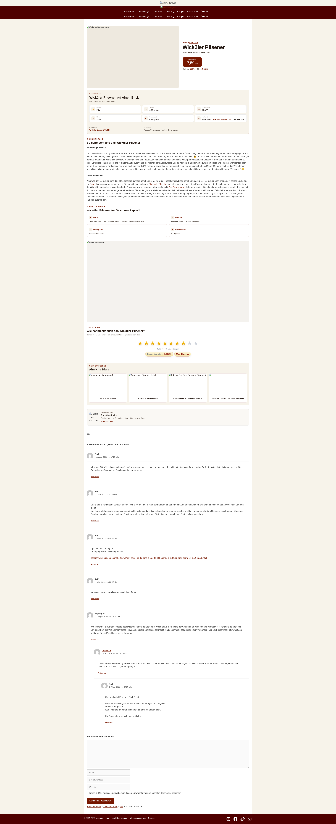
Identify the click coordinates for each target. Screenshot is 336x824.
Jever (92, 184)
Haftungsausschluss (137, 818)
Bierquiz (180, 11)
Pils (88, 434)
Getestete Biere (110, 807)
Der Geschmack (176, 187)
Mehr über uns (107, 422)
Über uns (205, 11)
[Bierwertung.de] (168, 7)
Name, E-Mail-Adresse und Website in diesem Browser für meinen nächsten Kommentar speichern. (135, 793)
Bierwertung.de (94, 807)
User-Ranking (182, 354)
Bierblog (170, 11)
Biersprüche (192, 11)
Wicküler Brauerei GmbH (99, 130)
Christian (106, 650)
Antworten (95, 477)
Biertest (193, 43)
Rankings (158, 11)
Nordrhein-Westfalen (222, 119)
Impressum (110, 818)
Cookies (151, 818)
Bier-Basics (129, 11)
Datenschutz (121, 818)
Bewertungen (144, 11)
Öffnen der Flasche (157, 184)
